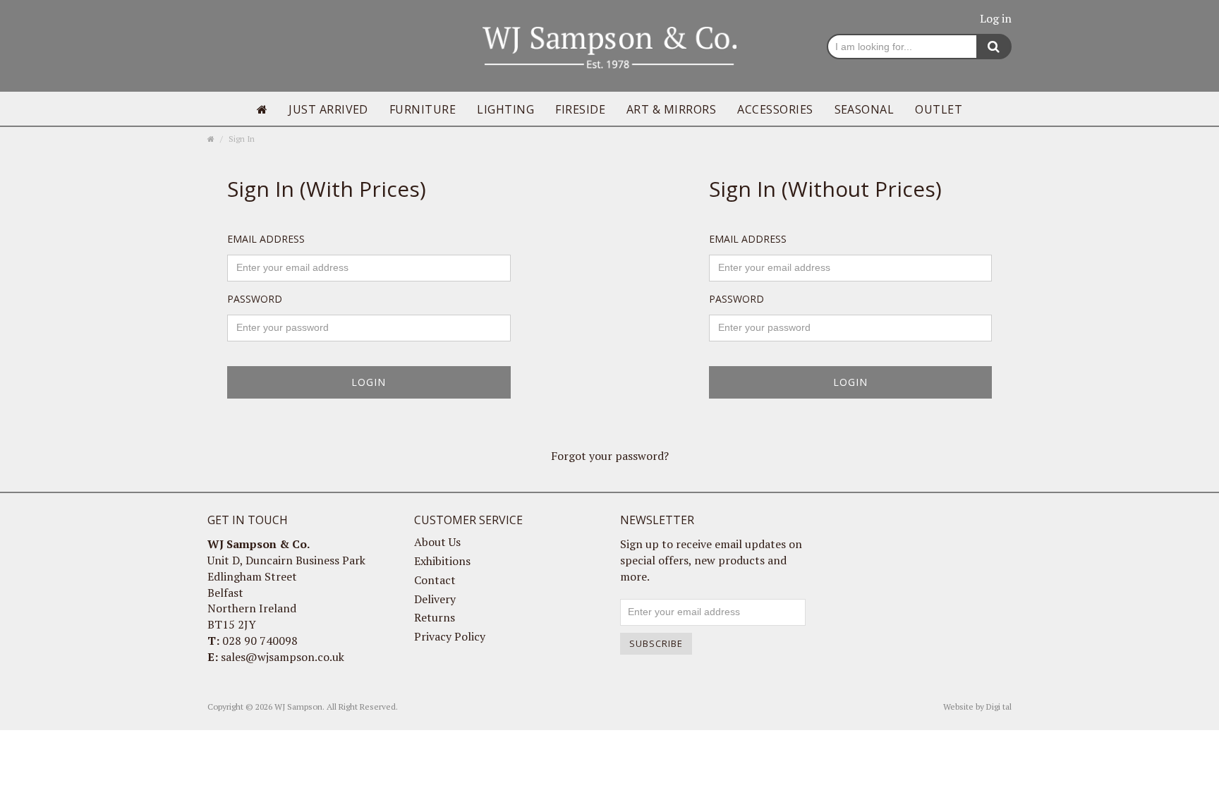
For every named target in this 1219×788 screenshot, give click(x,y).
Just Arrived (328, 109)
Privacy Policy (449, 636)
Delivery (435, 599)
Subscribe (656, 643)
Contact (435, 580)
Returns (434, 617)
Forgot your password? (610, 455)
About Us (437, 542)
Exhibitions (442, 561)
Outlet (938, 109)
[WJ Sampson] (609, 46)
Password (254, 298)
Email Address (266, 239)
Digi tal (999, 706)
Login (368, 382)
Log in (996, 18)
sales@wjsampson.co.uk (282, 657)
